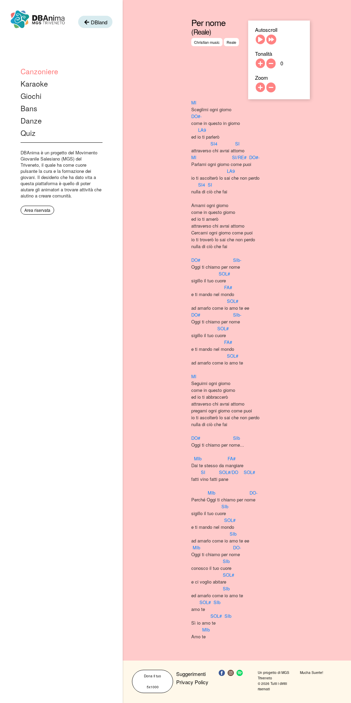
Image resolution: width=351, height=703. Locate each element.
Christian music (207, 42)
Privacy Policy (192, 682)
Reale (231, 42)
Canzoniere (39, 71)
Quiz (28, 133)
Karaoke (34, 83)
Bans (29, 108)
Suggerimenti (191, 673)
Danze (31, 120)
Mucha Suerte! (311, 672)
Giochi (31, 96)
